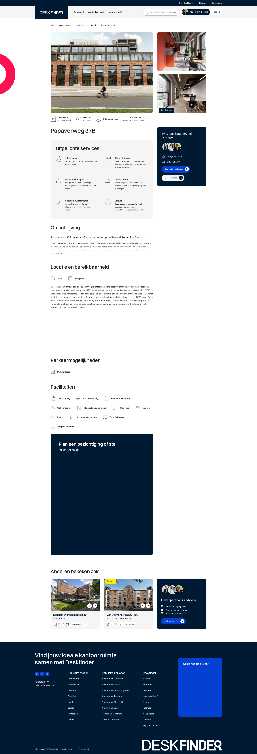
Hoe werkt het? (115, 12)
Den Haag (72, 696)
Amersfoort (73, 678)
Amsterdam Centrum (112, 678)
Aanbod (77, 12)
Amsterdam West (110, 708)
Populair (110, 581)
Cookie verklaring (68, 749)
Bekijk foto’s (166, 110)
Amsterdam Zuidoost (112, 696)
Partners (147, 708)
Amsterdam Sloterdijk (112, 702)
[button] (89, 605)
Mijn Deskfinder (150, 725)
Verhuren (147, 684)
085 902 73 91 (174, 161)
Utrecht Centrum (110, 719)
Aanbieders (217, 3)
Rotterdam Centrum (112, 713)
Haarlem (72, 702)
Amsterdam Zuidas (111, 684)
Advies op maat (172, 621)
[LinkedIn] (37, 674)
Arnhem (72, 690)
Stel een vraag (171, 178)
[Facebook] (47, 674)
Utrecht (71, 719)
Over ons (147, 690)
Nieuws (202, 3)
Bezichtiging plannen (174, 169)
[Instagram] (42, 674)
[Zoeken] (146, 12)
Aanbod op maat (96, 12)
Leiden (71, 708)
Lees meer (56, 253)
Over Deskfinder (186, 3)
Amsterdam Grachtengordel (116, 690)
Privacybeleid (84, 749)
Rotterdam (73, 713)
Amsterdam (73, 684)
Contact (147, 719)
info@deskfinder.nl (176, 156)
